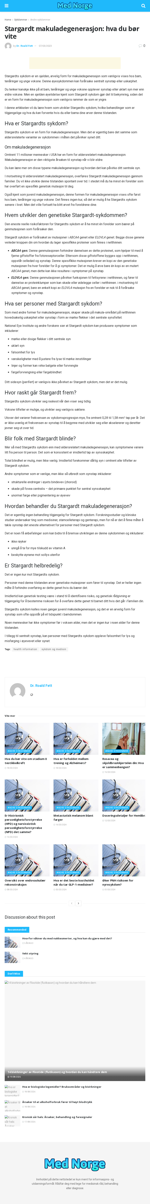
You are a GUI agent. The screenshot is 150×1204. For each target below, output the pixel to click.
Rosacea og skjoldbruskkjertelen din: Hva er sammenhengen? (123, 763)
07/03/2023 (45, 45)
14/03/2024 (61, 825)
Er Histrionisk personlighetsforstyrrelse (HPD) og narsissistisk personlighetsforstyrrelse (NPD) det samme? (23, 823)
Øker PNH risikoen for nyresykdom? (117, 882)
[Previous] (72, 903)
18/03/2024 (12, 768)
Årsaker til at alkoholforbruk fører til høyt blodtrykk (57, 1102)
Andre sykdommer (40, 19)
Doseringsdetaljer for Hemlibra (124, 815)
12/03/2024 (109, 821)
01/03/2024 (109, 890)
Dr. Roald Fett (24, 45)
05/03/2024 (61, 890)
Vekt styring (30, 953)
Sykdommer (20, 19)
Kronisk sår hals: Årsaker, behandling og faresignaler (57, 1117)
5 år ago (28, 943)
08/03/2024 (12, 890)
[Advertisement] (75, 63)
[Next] (78, 903)
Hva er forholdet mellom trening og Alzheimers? (71, 761)
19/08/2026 (15, 1077)
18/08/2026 (29, 1092)
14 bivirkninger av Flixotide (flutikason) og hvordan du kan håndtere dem (57, 1072)
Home (8, 19)
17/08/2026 (29, 1122)
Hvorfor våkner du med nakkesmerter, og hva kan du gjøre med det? (67, 938)
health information (25, 649)
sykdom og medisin (54, 649)
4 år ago (28, 958)
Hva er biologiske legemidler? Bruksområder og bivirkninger (61, 1086)
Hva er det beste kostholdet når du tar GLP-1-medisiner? (74, 882)
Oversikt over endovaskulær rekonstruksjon (25, 882)
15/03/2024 (109, 772)
